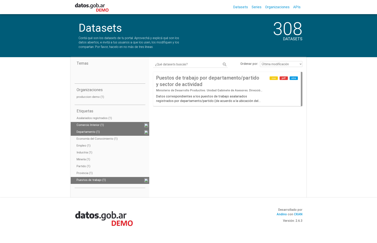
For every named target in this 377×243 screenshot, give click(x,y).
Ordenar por (248, 64)
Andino (282, 214)
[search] (224, 64)
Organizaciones (277, 7)
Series (257, 7)
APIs (297, 7)
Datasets (240, 7)
